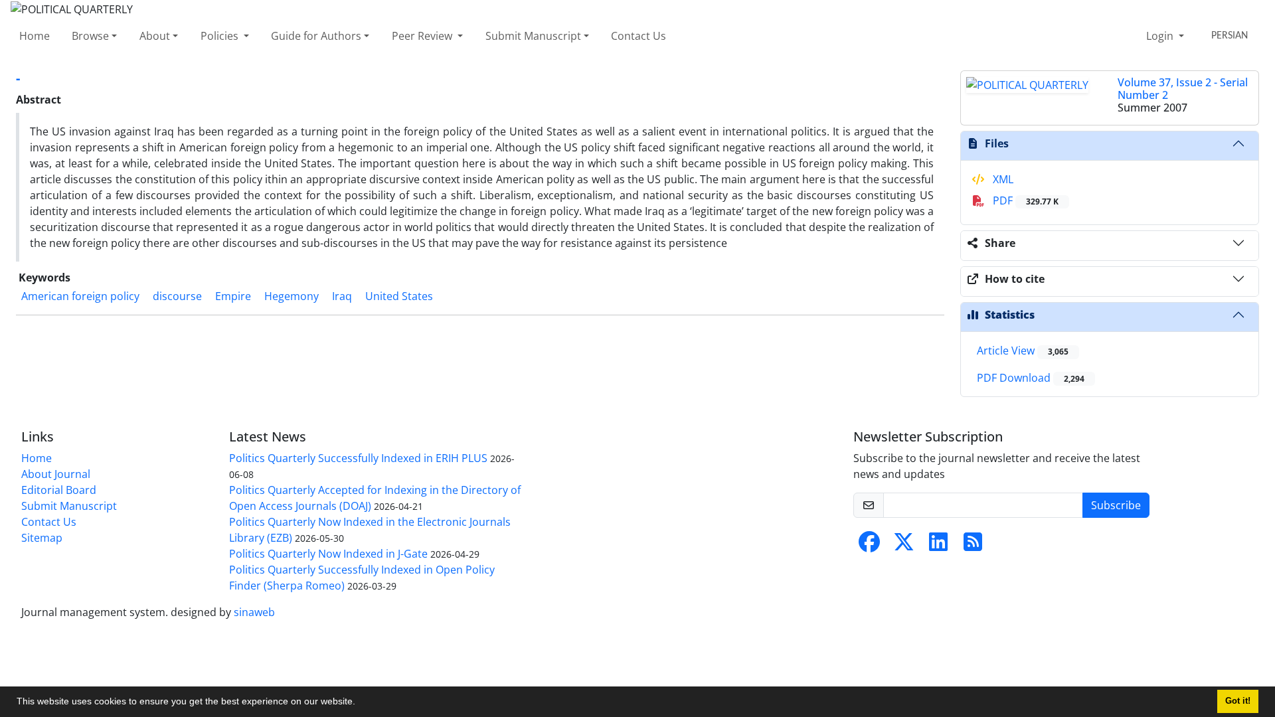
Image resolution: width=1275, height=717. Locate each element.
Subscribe (1116, 505)
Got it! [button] (1237, 701)
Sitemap (41, 537)
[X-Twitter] (904, 545)
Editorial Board (58, 490)
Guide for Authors (316, 36)
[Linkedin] (938, 545)
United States (399, 296)
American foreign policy (80, 296)
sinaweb (254, 612)
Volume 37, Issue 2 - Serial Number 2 (1183, 88)
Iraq (342, 296)
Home (34, 36)
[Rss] (973, 545)
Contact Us (638, 36)
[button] (360, 703)
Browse (90, 36)
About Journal (55, 474)
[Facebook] (869, 545)
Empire (233, 296)
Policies (221, 36)
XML (1001, 179)
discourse (177, 296)
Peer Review (423, 36)
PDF (1024, 200)
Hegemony (291, 296)
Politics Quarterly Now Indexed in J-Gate (328, 553)
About (154, 36)
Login (1161, 36)
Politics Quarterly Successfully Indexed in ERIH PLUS (358, 458)
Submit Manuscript (533, 36)
